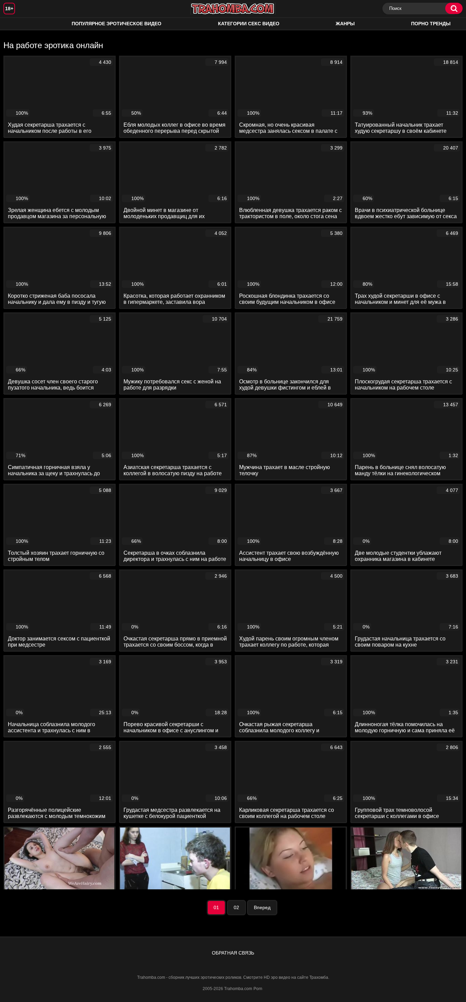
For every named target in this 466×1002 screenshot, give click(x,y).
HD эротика (15, 23)
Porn (257, 988)
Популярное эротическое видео (116, 23)
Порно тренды (431, 23)
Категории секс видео (248, 23)
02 (236, 907)
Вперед (262, 907)
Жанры (345, 23)
